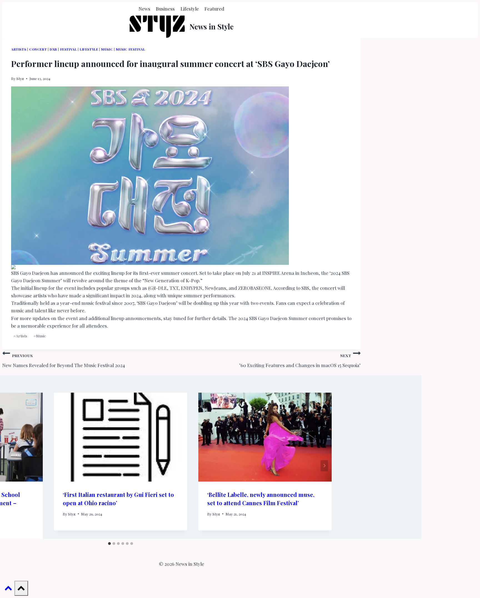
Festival (68, 49)
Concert (38, 49)
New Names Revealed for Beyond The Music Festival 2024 (63, 360)
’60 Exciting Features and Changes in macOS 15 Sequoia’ (300, 360)
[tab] (109, 543)
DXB (53, 49)
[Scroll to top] (8, 589)
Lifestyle (190, 9)
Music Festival (130, 49)
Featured (214, 9)
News (144, 9)
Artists (18, 49)
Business (165, 9)
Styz (20, 78)
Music (107, 49)
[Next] (324, 465)
